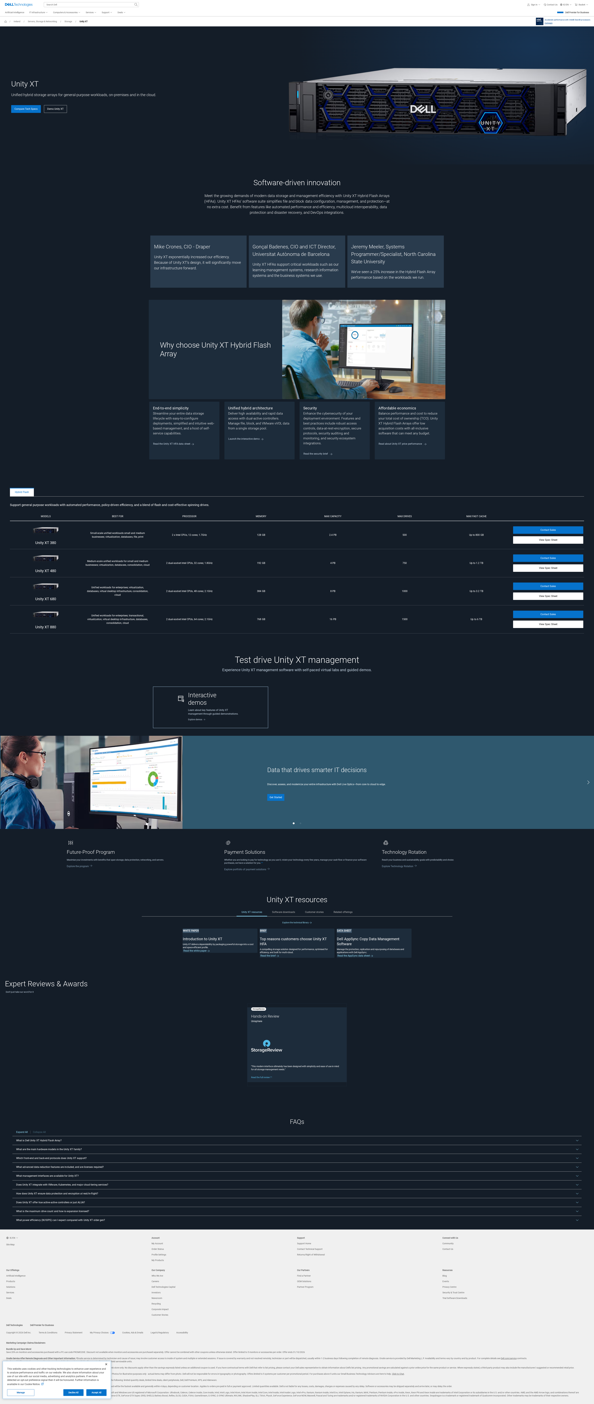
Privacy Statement (73, 1332)
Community (448, 1243)
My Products (158, 1260)
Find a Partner (304, 1276)
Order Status (158, 1249)
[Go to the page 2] (300, 823)
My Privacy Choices (99, 1332)
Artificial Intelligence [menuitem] (14, 12)
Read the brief (268, 955)
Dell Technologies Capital (163, 1287)
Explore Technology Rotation (397, 866)
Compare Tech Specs (26, 108)
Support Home (304, 1243)
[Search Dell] (136, 4)
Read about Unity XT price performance (401, 443)
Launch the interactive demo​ (244, 438)
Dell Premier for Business (577, 12)
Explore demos (195, 719)
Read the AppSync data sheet (354, 955)
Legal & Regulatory (160, 1332)
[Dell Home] (5, 21)
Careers (155, 1281)
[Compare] (538, 21)
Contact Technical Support (310, 1249)
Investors (156, 1292)
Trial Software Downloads (454, 1298)
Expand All (22, 1132)
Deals (8, 1298)
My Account (157, 1243)
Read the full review (263, 1077)
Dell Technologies (14, 1325)
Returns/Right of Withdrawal (311, 1254)
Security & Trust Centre (453, 1292)
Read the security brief (316, 453)
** (262, 863)
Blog (444, 1276)
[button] (534, 4)
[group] (198, 261)
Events (445, 1281)
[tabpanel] (297, 568)
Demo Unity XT (55, 108)
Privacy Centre (449, 1287)
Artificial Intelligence (15, 1276)
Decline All (73, 1392)
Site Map (10, 1244)
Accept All (96, 1392)
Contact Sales (548, 529)
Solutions (10, 1287)
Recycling (156, 1303)
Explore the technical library (295, 922)
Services (10, 1292)
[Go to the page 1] (294, 823)
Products (10, 1281)
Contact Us (447, 1249)
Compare (548, 23)
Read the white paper (195, 950)
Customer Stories (160, 1315)
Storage (68, 21)
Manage (21, 1392)
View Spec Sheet (548, 539)
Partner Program (305, 1287)
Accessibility (182, 1332)
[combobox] (91, 4)
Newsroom (157, 1298)
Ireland (17, 21)
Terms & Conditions (48, 1332)
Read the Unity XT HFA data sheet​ (171, 443)
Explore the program (78, 866)
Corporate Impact (160, 1309)
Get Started (276, 797)
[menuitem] (39, 12)
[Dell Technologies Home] (19, 4)
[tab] (22, 492)
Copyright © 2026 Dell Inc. (18, 1332)
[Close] (106, 1364)
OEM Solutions (304, 1281)
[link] (550, 4)
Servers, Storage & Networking (42, 21)
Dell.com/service (509, 1358)
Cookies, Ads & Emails (132, 1332)
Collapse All (39, 1132)
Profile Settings (159, 1254)
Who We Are (157, 1276)
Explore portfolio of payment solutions (245, 869)
